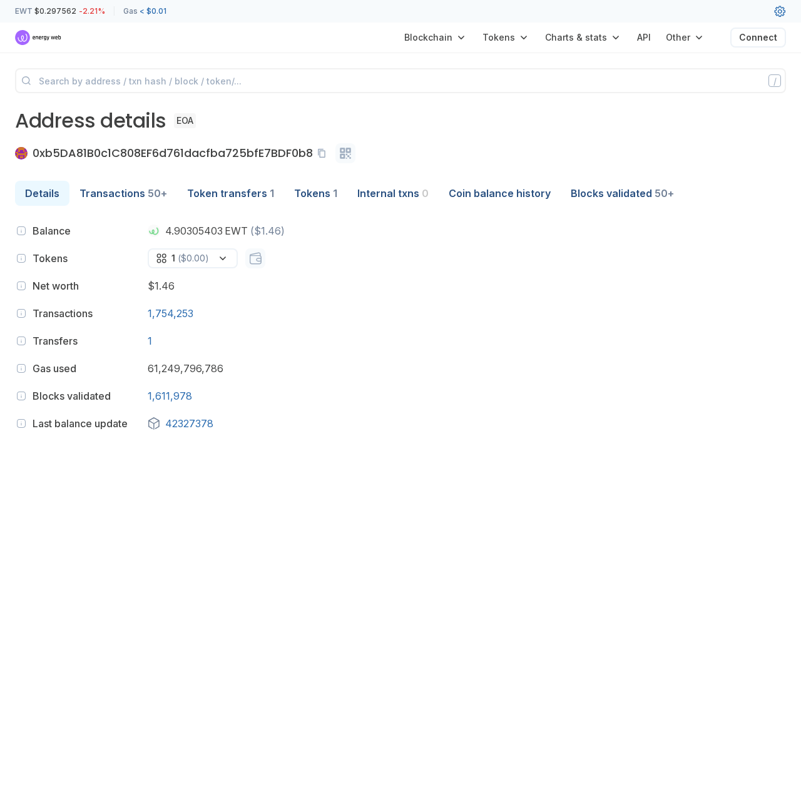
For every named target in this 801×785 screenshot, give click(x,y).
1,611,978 (170, 396)
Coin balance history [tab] (500, 193)
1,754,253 (170, 313)
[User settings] (779, 11)
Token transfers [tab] (230, 193)
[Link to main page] (38, 37)
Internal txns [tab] (393, 193)
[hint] (21, 231)
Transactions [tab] (123, 193)
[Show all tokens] (255, 258)
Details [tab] (42, 193)
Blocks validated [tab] (622, 193)
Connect (758, 37)
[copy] (324, 153)
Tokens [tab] (315, 193)
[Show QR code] (345, 153)
